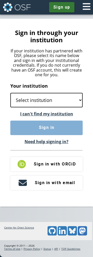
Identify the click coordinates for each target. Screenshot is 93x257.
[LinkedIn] (62, 234)
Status (47, 249)
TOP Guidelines (70, 249)
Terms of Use (12, 249)
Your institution (29, 86)
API (56, 249)
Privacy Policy (32, 249)
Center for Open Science (19, 227)
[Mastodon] (82, 234)
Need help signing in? (46, 141)
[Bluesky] (72, 234)
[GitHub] (52, 234)
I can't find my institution (46, 114)
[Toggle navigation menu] (86, 7)
